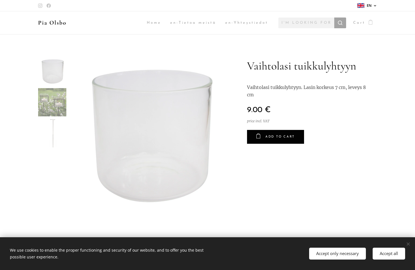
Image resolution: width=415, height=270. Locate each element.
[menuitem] (155, 23)
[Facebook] (48, 5)
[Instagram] (40, 5)
